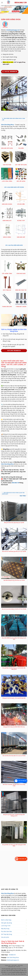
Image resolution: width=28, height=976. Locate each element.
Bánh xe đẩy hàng (6, 920)
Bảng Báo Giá (11, 966)
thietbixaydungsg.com (13, 30)
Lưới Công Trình (5, 925)
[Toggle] (26, 920)
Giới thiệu (14, 965)
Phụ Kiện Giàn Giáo (6, 931)
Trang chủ (8, 965)
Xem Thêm (23, 496)
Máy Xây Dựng (5, 928)
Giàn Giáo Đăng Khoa (7, 124)
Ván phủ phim (5, 937)
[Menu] (2, 2)
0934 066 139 (15, 483)
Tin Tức (18, 966)
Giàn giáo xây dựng (6, 923)
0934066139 (12, 955)
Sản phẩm (20, 965)
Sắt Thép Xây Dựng (6, 934)
